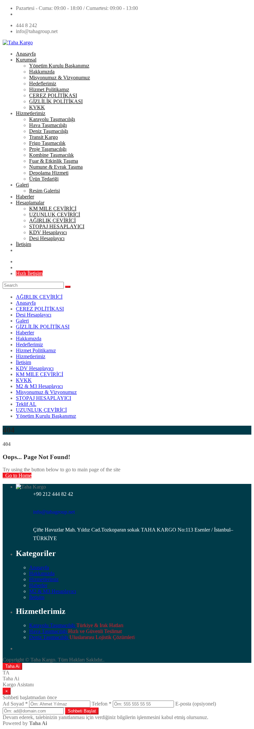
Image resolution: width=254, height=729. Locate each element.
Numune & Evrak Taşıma (56, 167)
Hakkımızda (42, 71)
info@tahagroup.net (54, 512)
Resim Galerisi (44, 190)
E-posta (195, 704)
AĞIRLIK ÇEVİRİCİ (52, 220)
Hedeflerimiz (42, 83)
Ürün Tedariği (44, 179)
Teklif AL (26, 404)
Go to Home (17, 475)
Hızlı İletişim (29, 273)
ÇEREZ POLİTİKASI (53, 95)
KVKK (37, 107)
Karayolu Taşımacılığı (52, 119)
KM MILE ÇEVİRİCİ (52, 208)
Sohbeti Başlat (82, 710)
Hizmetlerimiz (30, 113)
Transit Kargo (43, 137)
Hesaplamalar (30, 202)
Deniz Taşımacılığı (48, 131)
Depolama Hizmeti (48, 173)
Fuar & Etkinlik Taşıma (53, 161)
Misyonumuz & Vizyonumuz (59, 77)
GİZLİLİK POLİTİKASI (56, 101)
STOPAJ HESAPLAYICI (56, 226)
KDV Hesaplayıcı (48, 232)
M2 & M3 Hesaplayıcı (39, 386)
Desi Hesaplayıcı (46, 238)
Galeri (22, 185)
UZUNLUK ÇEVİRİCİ (54, 214)
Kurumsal (26, 60)
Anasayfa (26, 54)
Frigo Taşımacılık (47, 143)
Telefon (101, 704)
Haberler (25, 196)
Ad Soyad (15, 704)
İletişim (23, 244)
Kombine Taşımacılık (51, 155)
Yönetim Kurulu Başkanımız (59, 65)
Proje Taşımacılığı (47, 149)
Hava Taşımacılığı (48, 125)
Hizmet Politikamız (49, 89)
